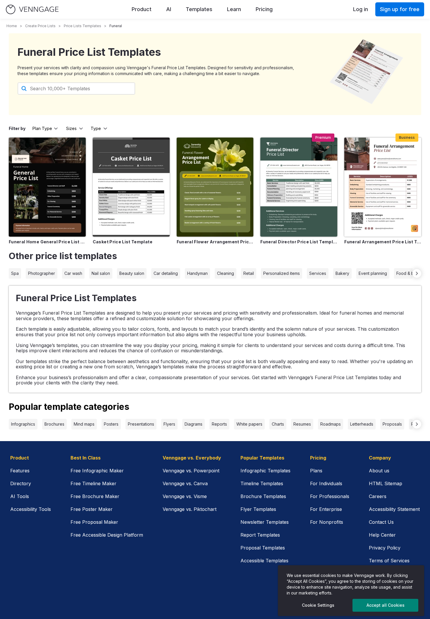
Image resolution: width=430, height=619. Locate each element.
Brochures (54, 424)
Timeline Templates (261, 483)
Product (142, 9)
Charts (278, 424)
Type (96, 128)
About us (379, 471)
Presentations (141, 424)
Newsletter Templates (264, 522)
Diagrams (193, 424)
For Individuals (326, 483)
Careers (377, 496)
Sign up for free (399, 9)
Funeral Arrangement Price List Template (382, 241)
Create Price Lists (40, 26)
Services (317, 273)
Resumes (302, 424)
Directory (20, 483)
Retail (248, 273)
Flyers (169, 424)
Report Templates (260, 535)
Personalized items (281, 273)
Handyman (197, 273)
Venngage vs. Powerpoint (191, 471)
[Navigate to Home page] (32, 9)
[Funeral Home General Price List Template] (47, 187)
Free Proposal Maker (94, 522)
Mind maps (84, 424)
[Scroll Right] (416, 273)
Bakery (342, 273)
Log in (360, 9)
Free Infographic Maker (97, 471)
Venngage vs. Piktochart (189, 509)
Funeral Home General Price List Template (47, 241)
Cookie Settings (318, 605)
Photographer (41, 273)
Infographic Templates (265, 471)
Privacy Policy (384, 548)
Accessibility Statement (394, 509)
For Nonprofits (326, 522)
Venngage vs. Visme (185, 496)
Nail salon (101, 273)
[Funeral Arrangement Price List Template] (382, 187)
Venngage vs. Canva (185, 483)
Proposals (392, 424)
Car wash (73, 273)
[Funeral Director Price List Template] (298, 187)
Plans (316, 471)
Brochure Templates (263, 496)
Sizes (71, 128)
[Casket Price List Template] (131, 187)
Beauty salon (131, 273)
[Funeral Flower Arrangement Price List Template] (215, 187)
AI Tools (19, 496)
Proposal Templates (262, 548)
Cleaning (225, 273)
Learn (234, 9)
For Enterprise (326, 509)
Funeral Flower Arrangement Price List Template (215, 241)
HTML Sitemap (385, 483)
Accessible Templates (264, 560)
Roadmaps (330, 424)
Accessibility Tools (30, 509)
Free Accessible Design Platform (106, 535)
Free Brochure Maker (94, 496)
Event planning (373, 273)
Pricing (264, 9)
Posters (111, 424)
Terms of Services (389, 560)
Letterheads (361, 424)
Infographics (23, 424)
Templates (199, 9)
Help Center (382, 535)
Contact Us (381, 522)
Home (11, 26)
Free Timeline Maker (93, 483)
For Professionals (329, 496)
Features (20, 471)
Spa (15, 273)
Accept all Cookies (386, 605)
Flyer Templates (258, 509)
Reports (219, 424)
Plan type (42, 128)
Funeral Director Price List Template (298, 241)
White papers (249, 424)
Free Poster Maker (91, 509)
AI (168, 9)
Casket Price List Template (122, 241)
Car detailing (166, 273)
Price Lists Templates (82, 26)
